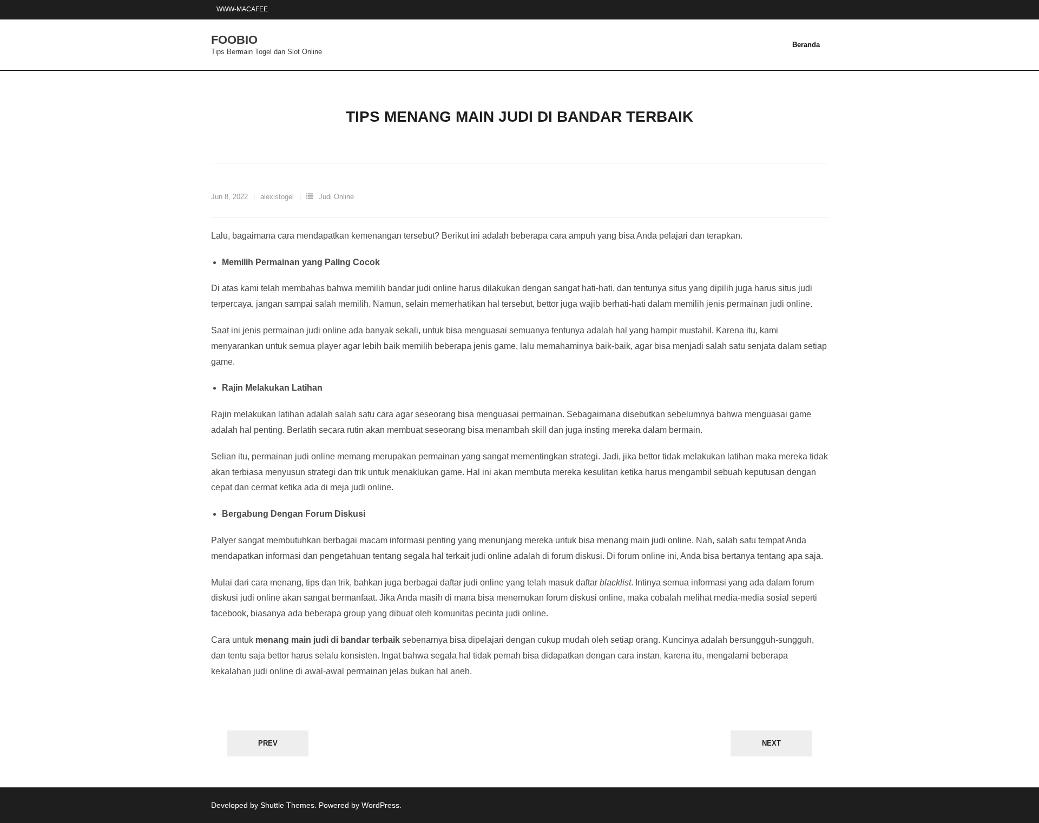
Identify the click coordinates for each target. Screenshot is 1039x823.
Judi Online (336, 197)
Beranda (806, 45)
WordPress (380, 805)
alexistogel (277, 197)
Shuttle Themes (287, 805)
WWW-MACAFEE (242, 9)
